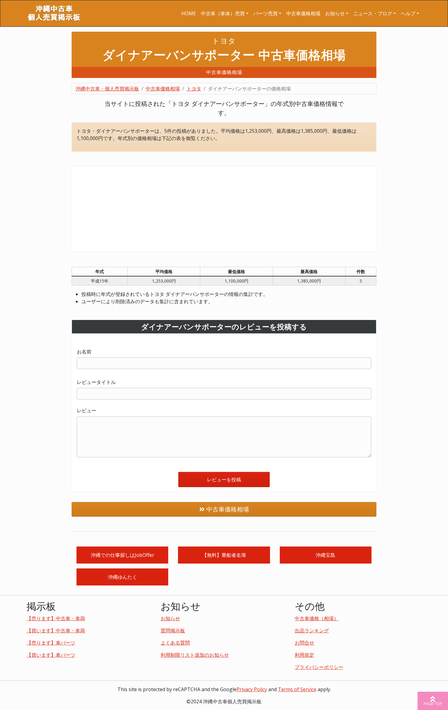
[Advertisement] (224, 209)
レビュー (86, 410)
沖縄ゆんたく (122, 577)
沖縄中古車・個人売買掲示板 (107, 88)
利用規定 (304, 655)
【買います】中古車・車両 (56, 630)
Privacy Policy (251, 689)
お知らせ (170, 618)
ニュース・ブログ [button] (372, 13)
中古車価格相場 (303, 13)
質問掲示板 (173, 630)
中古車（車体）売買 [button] (223, 13)
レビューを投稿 (224, 479)
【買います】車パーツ (51, 655)
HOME (188, 13)
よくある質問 (175, 642)
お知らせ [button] (335, 13)
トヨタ (194, 88)
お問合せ (304, 642)
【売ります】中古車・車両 (56, 618)
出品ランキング (312, 630)
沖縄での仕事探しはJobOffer (122, 555)
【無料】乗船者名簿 (224, 555)
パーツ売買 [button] (265, 13)
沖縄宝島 (325, 555)
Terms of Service (297, 689)
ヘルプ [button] (408, 13)
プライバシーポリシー (319, 667)
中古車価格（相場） (317, 618)
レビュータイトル (96, 382)
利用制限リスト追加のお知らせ (195, 655)
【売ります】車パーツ (51, 642)
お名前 (84, 351)
